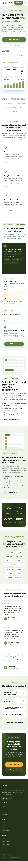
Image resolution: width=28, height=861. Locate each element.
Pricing (3, 811)
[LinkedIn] (6, 798)
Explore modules (14, 45)
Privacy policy (5, 844)
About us (4, 822)
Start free (19, 2)
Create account (6, 841)
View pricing (14, 770)
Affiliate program (6, 828)
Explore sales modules (10, 492)
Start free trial (14, 764)
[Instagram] (10, 798)
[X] (3, 798)
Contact (4, 825)
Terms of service (6, 847)
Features (4, 809)
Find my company (6, 830)
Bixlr (4, 3)
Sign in (3, 838)
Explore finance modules (11, 419)
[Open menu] (25, 2)
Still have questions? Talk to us (14, 722)
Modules (4, 806)
